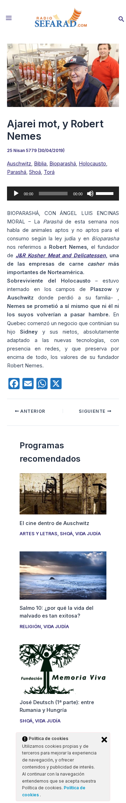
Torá (49, 172)
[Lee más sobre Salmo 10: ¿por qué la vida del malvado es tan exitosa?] (63, 575)
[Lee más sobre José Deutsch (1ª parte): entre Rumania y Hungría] (63, 668)
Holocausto (92, 163)
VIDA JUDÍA (88, 533)
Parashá (16, 172)
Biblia (40, 163)
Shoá (35, 172)
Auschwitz (19, 163)
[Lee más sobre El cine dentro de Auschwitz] (63, 493)
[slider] (105, 192)
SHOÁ (66, 533)
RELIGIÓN (30, 626)
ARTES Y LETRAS (38, 533)
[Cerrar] (104, 739)
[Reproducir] (16, 193)
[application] (63, 193)
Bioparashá (62, 163)
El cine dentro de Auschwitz (54, 523)
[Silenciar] (90, 193)
